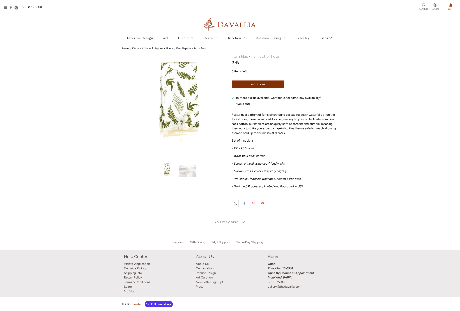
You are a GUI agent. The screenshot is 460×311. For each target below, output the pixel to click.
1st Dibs (129, 291)
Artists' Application (137, 264)
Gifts (323, 38)
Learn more (243, 103)
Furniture (186, 38)
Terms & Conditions (137, 282)
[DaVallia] (230, 24)
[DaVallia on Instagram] (17, 8)
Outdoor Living (268, 38)
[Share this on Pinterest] (253, 203)
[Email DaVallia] (6, 8)
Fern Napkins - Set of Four (191, 48)
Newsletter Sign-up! (209, 282)
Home (125, 48)
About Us (202, 264)
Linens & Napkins (153, 48)
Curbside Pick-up (135, 268)
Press (199, 286)
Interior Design (140, 38)
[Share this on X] (235, 203)
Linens (169, 48)
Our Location (204, 268)
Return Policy (133, 277)
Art (166, 38)
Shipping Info (133, 273)
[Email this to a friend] (262, 203)
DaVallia (136, 304)
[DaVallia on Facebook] (11, 8)
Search (128, 286)
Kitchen (234, 38)
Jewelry (303, 38)
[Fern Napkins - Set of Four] (176, 106)
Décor (208, 38)
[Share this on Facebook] (244, 203)
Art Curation (204, 277)
